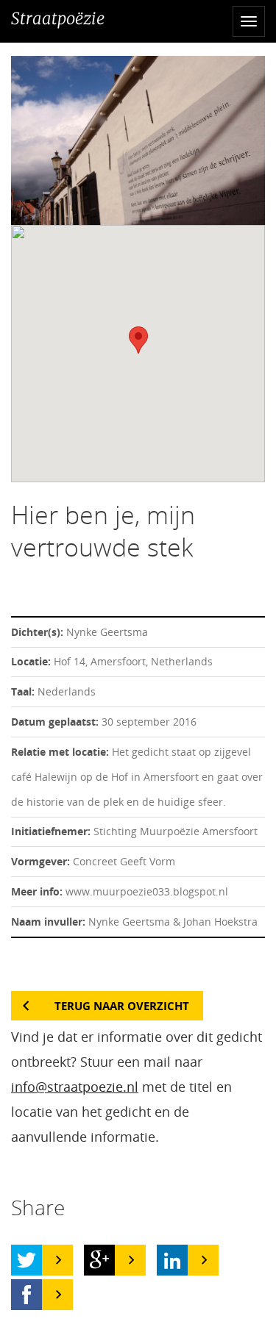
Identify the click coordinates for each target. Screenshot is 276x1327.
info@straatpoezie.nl (74, 1086)
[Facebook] (26, 1294)
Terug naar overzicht (121, 1005)
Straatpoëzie (58, 18)
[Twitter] (26, 1260)
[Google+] (99, 1260)
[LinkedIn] (172, 1260)
